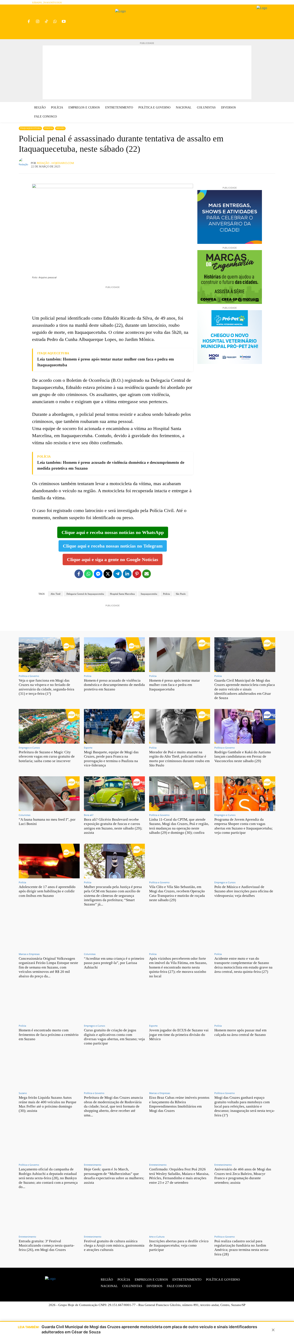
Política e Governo (29, 676)
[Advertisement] (147, 72)
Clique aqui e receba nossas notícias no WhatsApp (113, 532)
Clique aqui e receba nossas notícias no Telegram (112, 546)
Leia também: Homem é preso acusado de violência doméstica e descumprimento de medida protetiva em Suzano (110, 465)
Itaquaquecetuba (30, 128)
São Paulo (181, 594)
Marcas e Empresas (29, 954)
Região (60, 128)
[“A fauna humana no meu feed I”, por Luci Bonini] (49, 793)
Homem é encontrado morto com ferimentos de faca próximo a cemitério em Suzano (49, 1034)
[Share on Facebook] (78, 573)
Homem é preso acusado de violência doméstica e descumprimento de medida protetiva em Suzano (114, 684)
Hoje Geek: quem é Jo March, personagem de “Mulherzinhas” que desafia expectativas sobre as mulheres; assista (114, 1175)
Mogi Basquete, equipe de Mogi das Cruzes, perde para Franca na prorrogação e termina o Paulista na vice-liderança (111, 758)
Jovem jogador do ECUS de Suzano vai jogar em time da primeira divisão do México (179, 1034)
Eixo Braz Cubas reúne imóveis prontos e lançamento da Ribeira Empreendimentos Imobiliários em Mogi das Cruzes (179, 1104)
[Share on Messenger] (98, 573)
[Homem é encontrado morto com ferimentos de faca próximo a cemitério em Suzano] (49, 1004)
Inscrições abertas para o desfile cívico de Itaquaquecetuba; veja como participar (179, 1245)
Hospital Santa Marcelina (122, 594)
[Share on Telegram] (117, 573)
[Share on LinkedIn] (127, 573)
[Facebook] (28, 22)
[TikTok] (46, 22)
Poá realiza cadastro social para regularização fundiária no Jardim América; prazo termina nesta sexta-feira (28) (241, 1247)
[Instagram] (37, 22)
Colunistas (24, 815)
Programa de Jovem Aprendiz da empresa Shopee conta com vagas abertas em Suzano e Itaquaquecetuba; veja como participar (243, 826)
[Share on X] (108, 573)
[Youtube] (63, 22)
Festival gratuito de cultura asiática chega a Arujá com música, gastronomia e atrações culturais (114, 1245)
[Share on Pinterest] (137, 573)
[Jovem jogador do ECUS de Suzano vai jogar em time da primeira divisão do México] (179, 1004)
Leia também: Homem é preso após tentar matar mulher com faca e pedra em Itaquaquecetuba (105, 362)
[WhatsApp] (55, 22)
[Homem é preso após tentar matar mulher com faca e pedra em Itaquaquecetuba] (179, 654)
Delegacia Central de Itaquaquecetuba (85, 594)
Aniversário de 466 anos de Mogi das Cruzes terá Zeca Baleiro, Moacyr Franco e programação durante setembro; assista (242, 1175)
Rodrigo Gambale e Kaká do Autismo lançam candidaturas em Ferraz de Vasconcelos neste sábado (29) (242, 756)
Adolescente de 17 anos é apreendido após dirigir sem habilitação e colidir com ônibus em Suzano (47, 891)
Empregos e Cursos (29, 747)
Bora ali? (88, 815)
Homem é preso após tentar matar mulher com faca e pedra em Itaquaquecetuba (174, 684)
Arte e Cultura (156, 1236)
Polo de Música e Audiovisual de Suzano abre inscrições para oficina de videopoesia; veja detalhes (243, 891)
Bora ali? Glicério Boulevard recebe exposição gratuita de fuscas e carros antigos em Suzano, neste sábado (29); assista (113, 826)
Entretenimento (92, 1165)
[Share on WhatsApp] (88, 573)
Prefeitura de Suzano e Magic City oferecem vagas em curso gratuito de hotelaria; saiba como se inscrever (47, 756)
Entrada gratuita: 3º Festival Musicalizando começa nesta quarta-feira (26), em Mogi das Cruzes (46, 1245)
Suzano (23, 1093)
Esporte (88, 747)
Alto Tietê (55, 594)
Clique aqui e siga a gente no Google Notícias (112, 559)
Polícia (48, 128)
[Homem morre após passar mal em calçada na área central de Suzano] (244, 1004)
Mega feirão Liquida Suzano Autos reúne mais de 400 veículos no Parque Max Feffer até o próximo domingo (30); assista (47, 1104)
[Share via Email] (146, 573)
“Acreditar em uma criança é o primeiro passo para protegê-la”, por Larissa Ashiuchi (114, 962)
